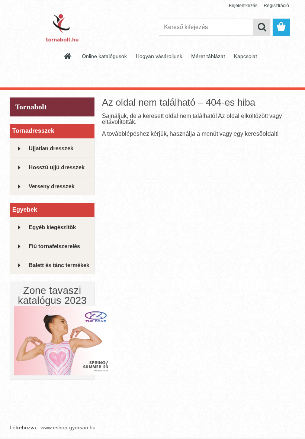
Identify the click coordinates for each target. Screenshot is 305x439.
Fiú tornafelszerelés (54, 246)
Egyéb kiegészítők (52, 227)
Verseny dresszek (51, 186)
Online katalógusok (104, 56)
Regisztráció (276, 5)
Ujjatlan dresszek (51, 148)
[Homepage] (68, 56)
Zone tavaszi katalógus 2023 (52, 295)
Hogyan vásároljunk (159, 56)
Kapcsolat (245, 56)
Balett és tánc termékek (59, 265)
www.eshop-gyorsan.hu (68, 427)
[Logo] (61, 27)
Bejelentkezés (243, 5)
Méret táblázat (208, 56)
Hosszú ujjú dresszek (56, 167)
